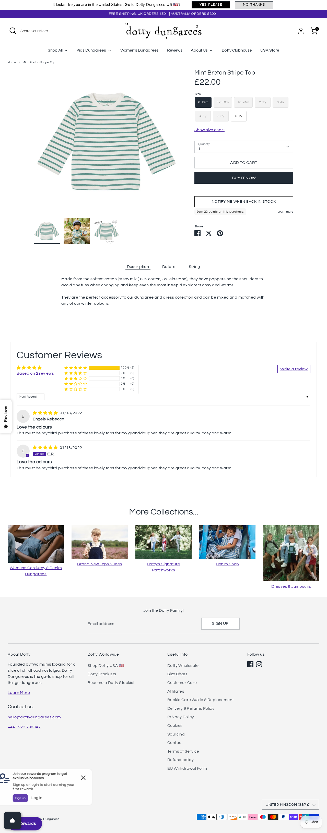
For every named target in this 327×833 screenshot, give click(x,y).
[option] (106, 143)
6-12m (203, 102)
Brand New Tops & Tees (99, 564)
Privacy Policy (180, 717)
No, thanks (254, 4)
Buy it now (244, 178)
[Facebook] (250, 664)
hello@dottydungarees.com (34, 717)
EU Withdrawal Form (187, 768)
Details (169, 267)
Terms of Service (183, 751)
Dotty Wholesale (182, 666)
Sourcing (176, 734)
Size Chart (177, 674)
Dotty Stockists (102, 674)
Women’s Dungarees (139, 50)
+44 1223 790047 (24, 727)
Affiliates (175, 691)
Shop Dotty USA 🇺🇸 (106, 666)
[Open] (12, 820)
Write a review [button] (294, 369)
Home (12, 62)
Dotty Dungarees (47, 819)
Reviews (174, 50)
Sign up (220, 623)
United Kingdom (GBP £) (288, 804)
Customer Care (182, 683)
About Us (199, 50)
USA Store (269, 50)
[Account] (301, 31)
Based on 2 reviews (35, 373)
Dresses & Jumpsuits (291, 586)
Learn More (19, 693)
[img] (46, 413)
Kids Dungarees (92, 50)
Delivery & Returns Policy (190, 708)
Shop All (55, 50)
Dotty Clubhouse (237, 50)
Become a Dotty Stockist (111, 683)
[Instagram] (259, 664)
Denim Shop (227, 564)
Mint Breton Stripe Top (38, 62)
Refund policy (180, 760)
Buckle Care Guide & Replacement (200, 700)
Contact (175, 743)
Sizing (194, 267)
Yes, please (211, 4)
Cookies (175, 726)
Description (138, 267)
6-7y (238, 116)
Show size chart (209, 130)
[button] (243, 201)
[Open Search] (13, 31)
